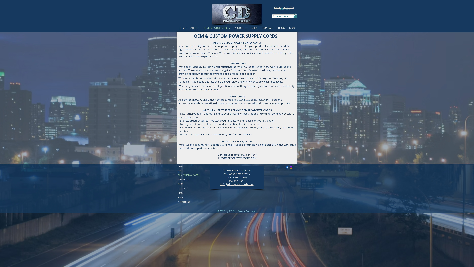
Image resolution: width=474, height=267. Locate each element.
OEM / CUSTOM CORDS (184, 175)
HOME (181, 166)
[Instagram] (291, 167)
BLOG (180, 193)
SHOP (180, 184)
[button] (295, 15)
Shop (180, 197)
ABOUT (181, 170)
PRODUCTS (183, 179)
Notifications (184, 201)
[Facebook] (287, 167)
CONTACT (182, 188)
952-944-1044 (249, 154)
